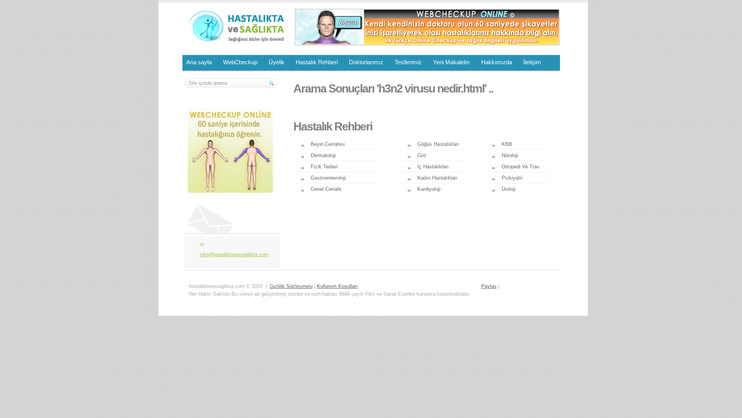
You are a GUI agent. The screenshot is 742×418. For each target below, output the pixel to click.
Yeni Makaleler (451, 62)
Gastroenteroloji (328, 178)
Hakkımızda (496, 62)
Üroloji (509, 189)
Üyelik (276, 62)
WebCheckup (240, 62)
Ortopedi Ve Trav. (521, 167)
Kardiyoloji (429, 189)
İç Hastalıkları (433, 167)
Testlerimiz (408, 62)
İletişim (532, 62)
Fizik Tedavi (324, 167)
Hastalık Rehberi (317, 62)
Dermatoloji (323, 155)
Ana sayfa (199, 62)
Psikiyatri (512, 178)
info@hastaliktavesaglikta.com (234, 254)
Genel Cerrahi (326, 189)
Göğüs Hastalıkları (438, 144)
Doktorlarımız (366, 62)
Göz (422, 155)
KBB (507, 144)
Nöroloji (510, 155)
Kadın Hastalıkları (437, 178)
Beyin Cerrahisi (328, 144)
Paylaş (489, 286)
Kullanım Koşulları (337, 286)
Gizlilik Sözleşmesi (291, 286)
